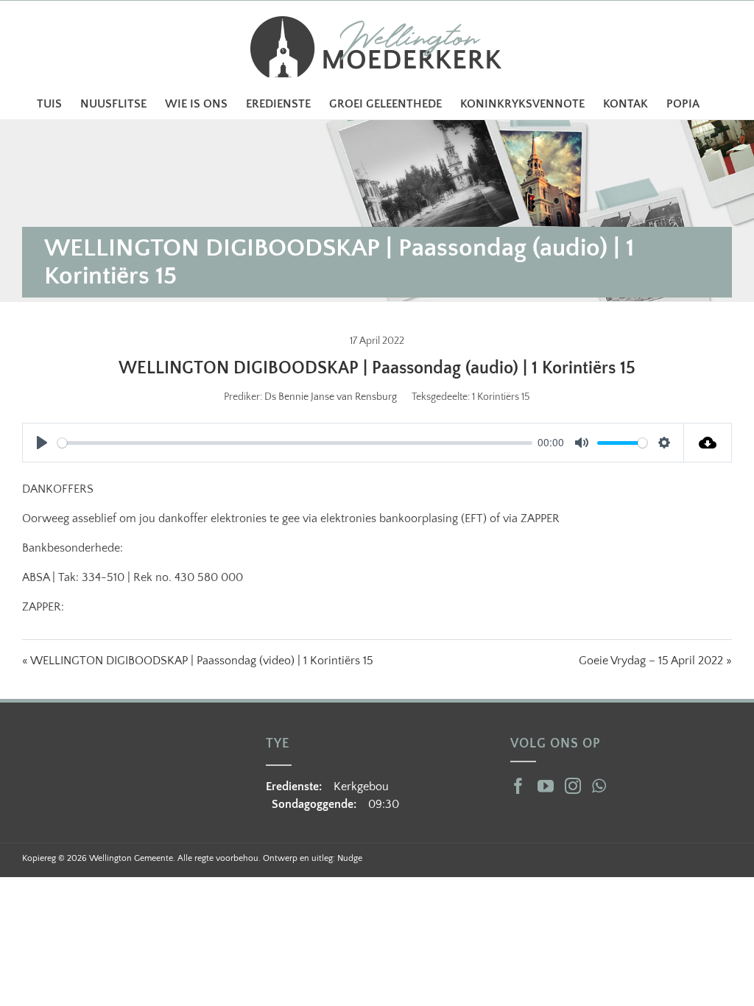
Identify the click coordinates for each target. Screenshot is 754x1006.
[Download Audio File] (708, 442)
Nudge (349, 858)
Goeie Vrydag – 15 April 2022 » (655, 660)
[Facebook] (518, 786)
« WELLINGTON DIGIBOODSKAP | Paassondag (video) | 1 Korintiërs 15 (197, 660)
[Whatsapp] (599, 786)
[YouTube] (546, 786)
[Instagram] (573, 786)
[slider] (294, 443)
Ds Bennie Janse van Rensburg (330, 397)
